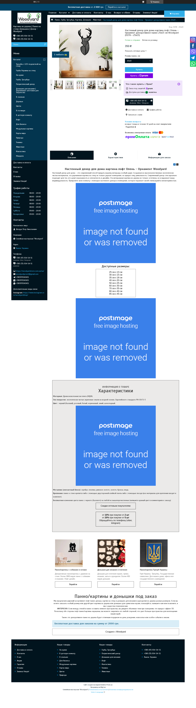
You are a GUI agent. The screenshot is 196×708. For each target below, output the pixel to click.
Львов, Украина (150, 657)
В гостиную (20, 110)
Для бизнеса (21, 124)
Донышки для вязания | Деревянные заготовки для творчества (27, 91)
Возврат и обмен (122, 12)
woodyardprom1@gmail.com (27, 274)
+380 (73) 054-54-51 (152, 653)
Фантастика (20, 151)
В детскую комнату (24, 115)
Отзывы (136, 12)
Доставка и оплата (81, 12)
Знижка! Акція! (150, 12)
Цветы (18, 106)
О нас (108, 12)
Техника (19, 142)
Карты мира (21, 133)
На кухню (20, 75)
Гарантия (20, 664)
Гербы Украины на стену (26, 70)
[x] (177, 165)
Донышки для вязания (111, 657)
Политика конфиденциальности (121, 690)
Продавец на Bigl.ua (98, 687)
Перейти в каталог (117, 7)
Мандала (20, 156)
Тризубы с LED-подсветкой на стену (28, 65)
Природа (19, 138)
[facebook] (174, 165)
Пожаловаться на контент (98, 690)
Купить (139, 69)
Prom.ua (109, 685)
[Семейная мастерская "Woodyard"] (29, 18)
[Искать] (45, 44)
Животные (97, 20)
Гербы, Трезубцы (22, 79)
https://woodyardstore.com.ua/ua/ (30, 271)
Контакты (98, 12)
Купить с (134, 75)
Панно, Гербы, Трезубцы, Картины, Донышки (73, 20)
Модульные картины (24, 129)
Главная (52, 12)
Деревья (19, 101)
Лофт (18, 120)
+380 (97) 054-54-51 (152, 650)
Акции (19, 661)
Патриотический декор (25, 84)
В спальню (20, 97)
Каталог (63, 12)
